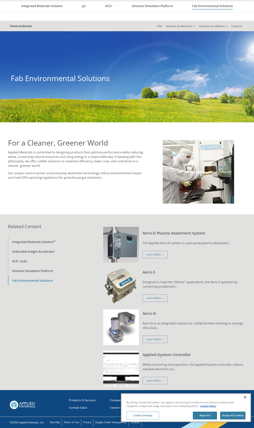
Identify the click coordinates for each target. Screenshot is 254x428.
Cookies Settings (142, 415)
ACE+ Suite (19, 261)
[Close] (245, 397)
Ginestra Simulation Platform (32, 271)
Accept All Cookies (232, 415)
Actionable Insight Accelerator (33, 252)
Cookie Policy (208, 406)
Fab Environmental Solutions (32, 281)
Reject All (205, 415)
